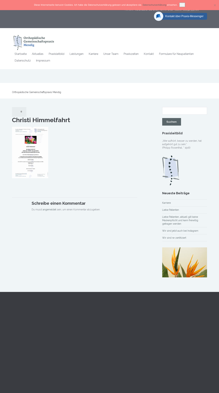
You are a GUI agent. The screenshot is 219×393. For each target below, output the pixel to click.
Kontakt (149, 54)
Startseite (21, 54)
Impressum (43, 60)
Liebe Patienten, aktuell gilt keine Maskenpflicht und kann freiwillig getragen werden (180, 220)
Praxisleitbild (56, 54)
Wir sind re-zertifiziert (174, 237)
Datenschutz (23, 60)
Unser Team (110, 54)
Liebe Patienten (170, 209)
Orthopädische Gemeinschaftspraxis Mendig (36, 92)
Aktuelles (37, 54)
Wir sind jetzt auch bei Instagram (180, 230)
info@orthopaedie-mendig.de (178, 360)
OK (182, 4)
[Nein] (214, 5)
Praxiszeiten (131, 54)
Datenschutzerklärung (155, 4)
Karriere (93, 54)
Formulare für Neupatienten (176, 54)
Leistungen (76, 54)
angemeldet (49, 209)
